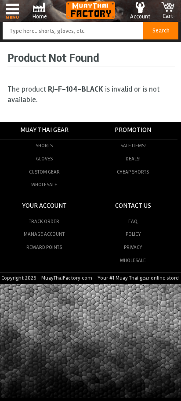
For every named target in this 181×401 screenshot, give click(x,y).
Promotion (133, 130)
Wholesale (44, 184)
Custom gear (44, 172)
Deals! (133, 159)
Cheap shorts (133, 172)
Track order (44, 221)
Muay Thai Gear (44, 130)
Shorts (44, 145)
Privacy (133, 247)
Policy (133, 234)
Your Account (44, 206)
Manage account (44, 234)
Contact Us (133, 206)
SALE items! (133, 145)
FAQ (133, 221)
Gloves (44, 159)
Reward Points (44, 247)
